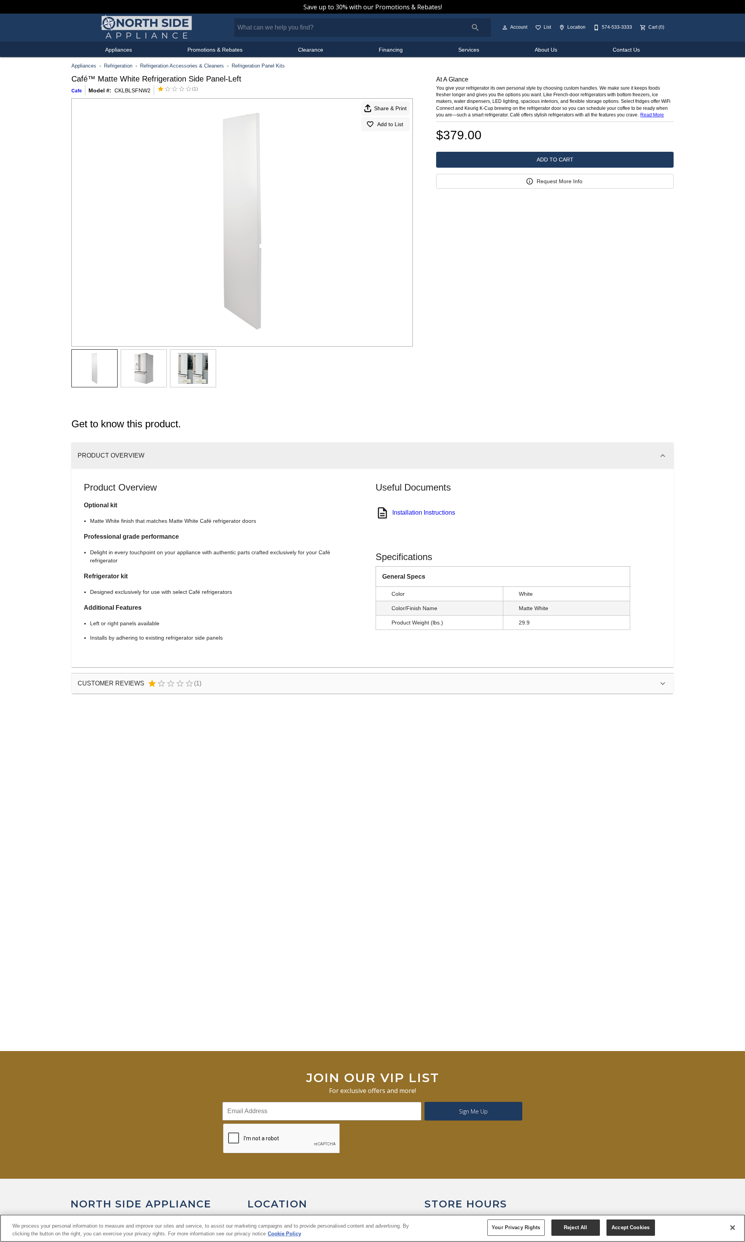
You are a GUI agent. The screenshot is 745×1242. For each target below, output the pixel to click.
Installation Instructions (423, 512)
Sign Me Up (473, 1111)
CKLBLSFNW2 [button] (132, 90)
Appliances (118, 50)
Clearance (310, 50)
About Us (546, 50)
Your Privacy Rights (516, 1227)
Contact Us (626, 50)
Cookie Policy (284, 1234)
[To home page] (146, 27)
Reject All (575, 1227)
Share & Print (390, 108)
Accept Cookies (631, 1227)
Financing (391, 50)
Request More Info (559, 181)
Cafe (76, 91)
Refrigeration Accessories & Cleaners (182, 66)
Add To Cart (555, 159)
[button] (504, 27)
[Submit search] (475, 28)
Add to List (390, 124)
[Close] (732, 1227)
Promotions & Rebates (215, 50)
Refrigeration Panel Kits (258, 66)
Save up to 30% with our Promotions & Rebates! (372, 7)
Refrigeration (118, 66)
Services (468, 50)
